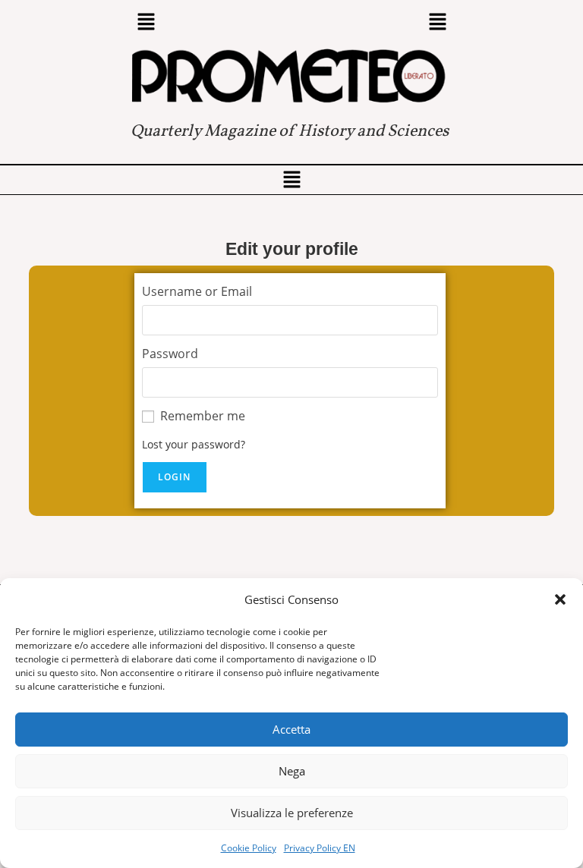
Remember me (202, 415)
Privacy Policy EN (319, 847)
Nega (292, 770)
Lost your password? (193, 444)
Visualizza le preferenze (292, 812)
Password (170, 353)
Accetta (291, 729)
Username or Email (197, 291)
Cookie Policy (248, 847)
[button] (560, 599)
